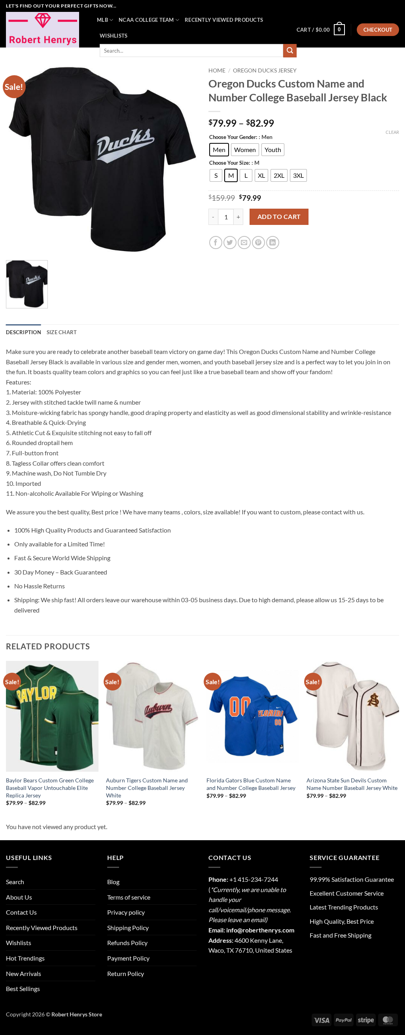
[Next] (399, 740)
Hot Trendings (25, 958)
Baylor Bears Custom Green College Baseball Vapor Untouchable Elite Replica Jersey (50, 787)
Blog (113, 881)
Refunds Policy (127, 942)
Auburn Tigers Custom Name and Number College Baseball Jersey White (147, 787)
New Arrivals (23, 973)
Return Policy (125, 973)
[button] (321, 30)
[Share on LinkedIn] (272, 242)
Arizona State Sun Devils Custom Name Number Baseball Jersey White (352, 784)
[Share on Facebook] (215, 242)
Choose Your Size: (229, 163)
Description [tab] (23, 332)
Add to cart (279, 216)
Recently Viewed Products (224, 20)
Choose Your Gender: (233, 137)
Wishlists (113, 35)
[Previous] (6, 740)
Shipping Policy (128, 927)
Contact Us (21, 912)
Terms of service (128, 897)
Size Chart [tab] (62, 332)
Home (216, 70)
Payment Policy (128, 958)
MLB (102, 20)
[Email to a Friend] (244, 242)
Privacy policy (126, 912)
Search (15, 881)
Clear (392, 132)
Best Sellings (23, 988)
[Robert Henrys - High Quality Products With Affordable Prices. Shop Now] (45, 30)
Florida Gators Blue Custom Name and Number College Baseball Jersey (250, 784)
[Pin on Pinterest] (258, 242)
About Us (19, 897)
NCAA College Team (146, 20)
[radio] (219, 150)
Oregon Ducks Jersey (265, 70)
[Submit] (290, 50)
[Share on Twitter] (230, 242)
